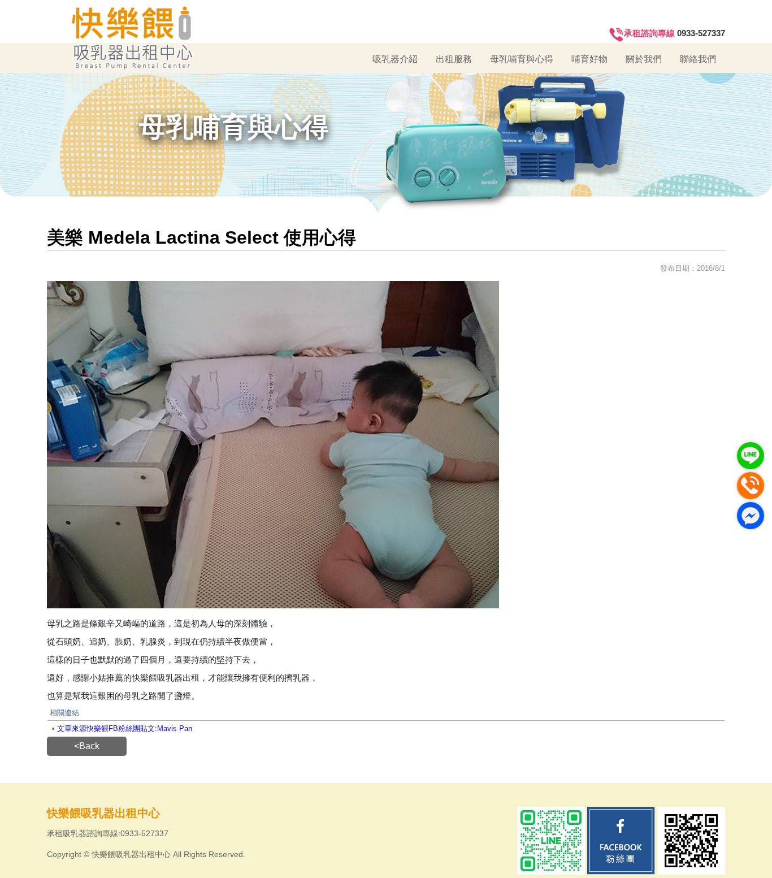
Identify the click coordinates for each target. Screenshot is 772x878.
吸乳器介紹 (395, 59)
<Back (86, 746)
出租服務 (454, 59)
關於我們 (644, 59)
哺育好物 (589, 59)
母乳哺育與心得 (521, 59)
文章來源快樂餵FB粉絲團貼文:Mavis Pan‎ (124, 728)
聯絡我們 (698, 59)
